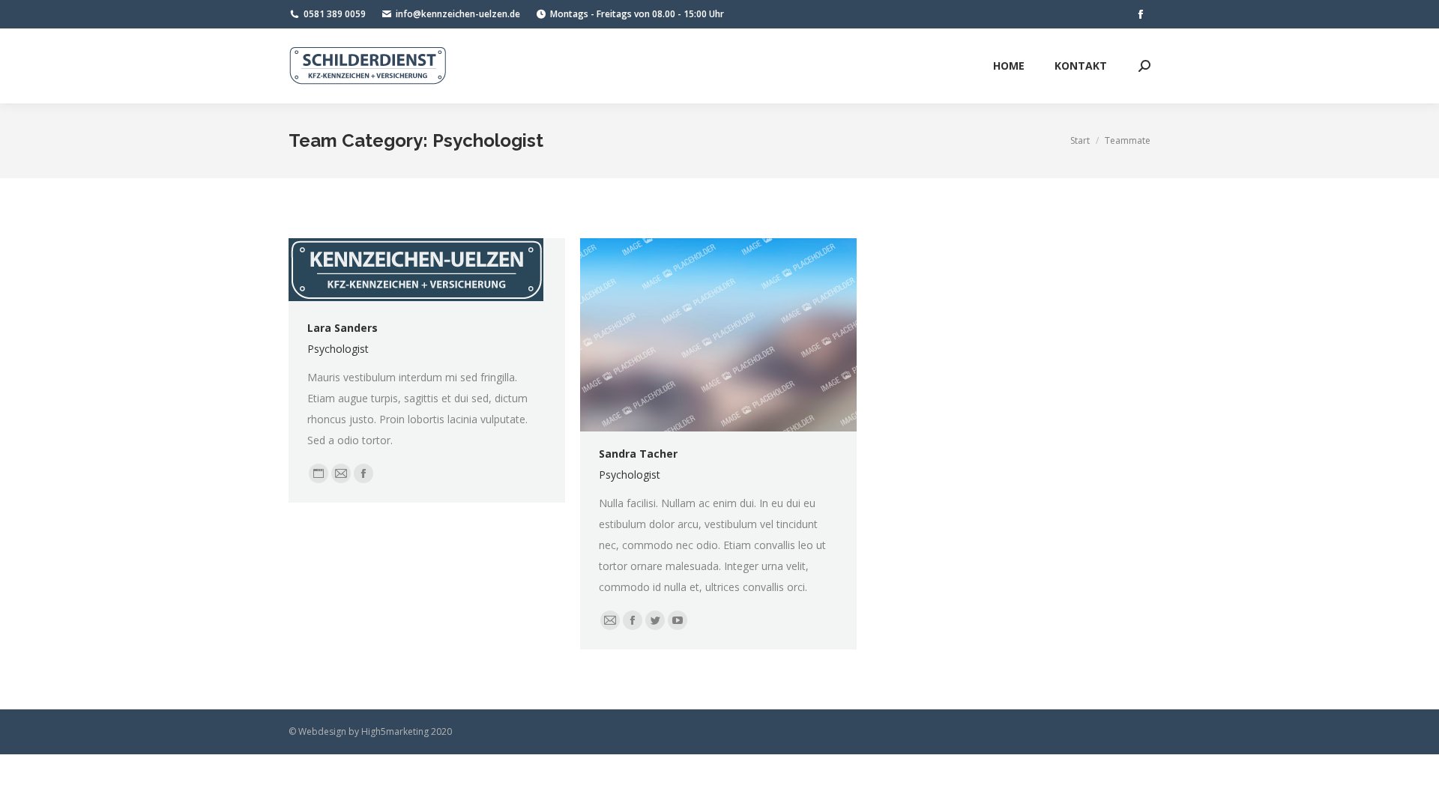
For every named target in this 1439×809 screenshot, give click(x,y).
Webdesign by (328, 731)
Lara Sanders (342, 328)
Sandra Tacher (638, 453)
